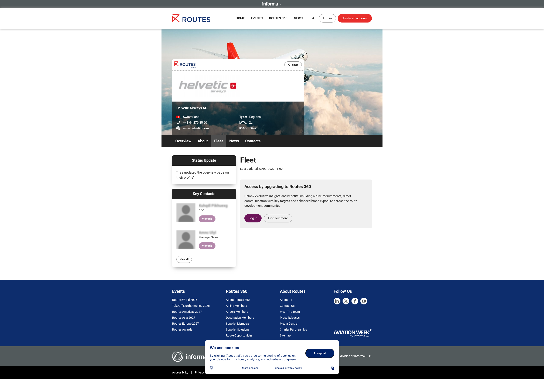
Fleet (218, 141)
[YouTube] (363, 301)
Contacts (253, 141)
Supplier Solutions (237, 329)
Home (240, 18)
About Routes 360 (238, 299)
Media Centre (288, 323)
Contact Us (287, 305)
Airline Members (236, 305)
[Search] (313, 18)
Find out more (278, 218)
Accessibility (180, 372)
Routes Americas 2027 (187, 311)
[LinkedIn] (337, 301)
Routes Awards (182, 329)
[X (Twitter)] (346, 301)
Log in (327, 18)
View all (184, 259)
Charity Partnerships (293, 329)
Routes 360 (278, 18)
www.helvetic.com (196, 128)
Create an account (355, 18)
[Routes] (191, 18)
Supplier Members (237, 323)
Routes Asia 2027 (183, 317)
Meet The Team (290, 311)
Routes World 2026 (184, 299)
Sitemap (285, 335)
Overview (183, 141)
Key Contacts (204, 193)
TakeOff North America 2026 (191, 305)
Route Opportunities (239, 335)
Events (257, 18)
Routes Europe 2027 (185, 323)
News (298, 18)
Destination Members (240, 317)
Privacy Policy (204, 372)
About (203, 141)
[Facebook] (354, 301)
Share (295, 64)
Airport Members (237, 311)
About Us (286, 299)
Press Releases (290, 317)
